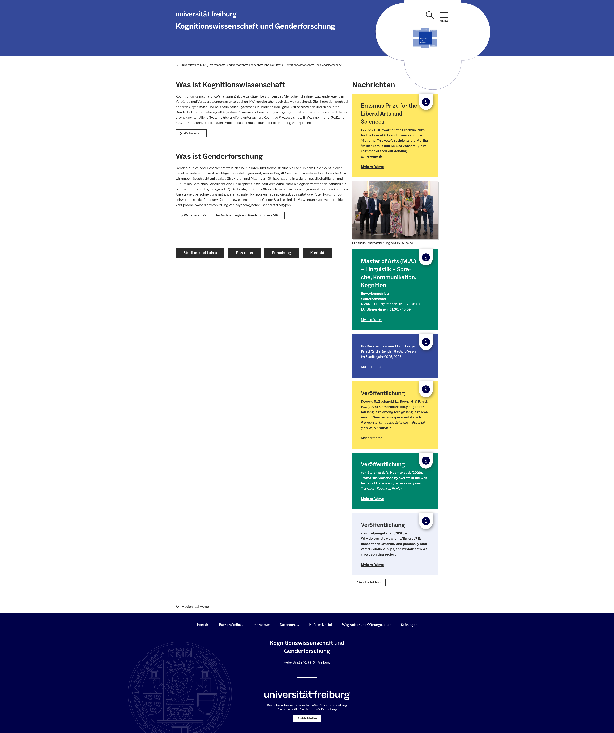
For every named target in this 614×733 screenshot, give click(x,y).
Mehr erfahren (372, 166)
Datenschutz (290, 625)
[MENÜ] (444, 15)
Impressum (261, 625)
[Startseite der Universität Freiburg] (206, 15)
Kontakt (203, 625)
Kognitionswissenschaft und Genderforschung (255, 26)
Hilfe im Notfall (321, 625)
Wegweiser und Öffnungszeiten (366, 625)
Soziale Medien (307, 718)
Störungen (409, 625)
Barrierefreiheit (231, 625)
